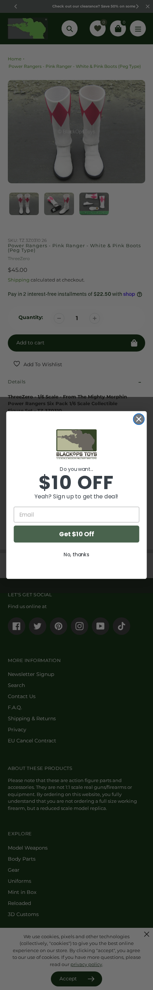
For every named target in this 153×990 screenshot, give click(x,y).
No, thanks (76, 554)
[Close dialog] (138, 419)
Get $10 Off (76, 533)
